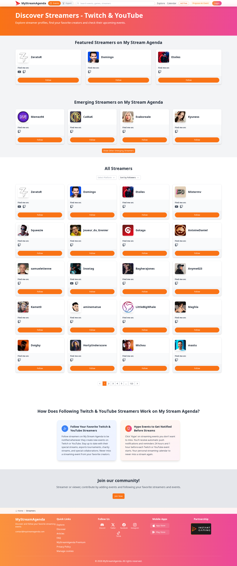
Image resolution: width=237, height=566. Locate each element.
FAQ (59, 537)
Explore (161, 3)
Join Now (119, 496)
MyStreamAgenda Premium (71, 542)
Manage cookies (65, 551)
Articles (60, 533)
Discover (61, 529)
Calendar (171, 3)
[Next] (137, 383)
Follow (48, 80)
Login (216, 3)
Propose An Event (201, 3)
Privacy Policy (64, 546)
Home (20, 510)
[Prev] (100, 383)
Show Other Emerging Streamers (118, 150)
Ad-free (183, 3)
